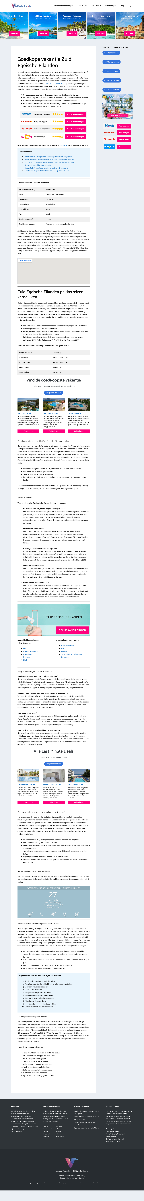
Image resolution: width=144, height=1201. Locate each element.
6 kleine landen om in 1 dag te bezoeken (84, 1123)
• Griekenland (47, 1129)
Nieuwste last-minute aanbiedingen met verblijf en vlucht (46, 168)
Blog (122, 5)
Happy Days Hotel (75, 413)
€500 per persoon (111, 62)
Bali (62, 648)
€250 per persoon (111, 52)
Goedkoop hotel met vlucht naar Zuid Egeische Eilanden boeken (49, 159)
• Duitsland (60, 1136)
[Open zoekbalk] (129, 5)
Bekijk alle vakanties (53, 392)
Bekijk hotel (28, 431)
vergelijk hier (63, 145)
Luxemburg (27, 654)
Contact (61, 1175)
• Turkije (45, 1131)
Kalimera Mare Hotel (26, 784)
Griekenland (67, 1171)
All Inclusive (96, 5)
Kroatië (59, 1134)
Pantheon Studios (50, 413)
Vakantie (59, 1171)
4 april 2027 (48, 83)
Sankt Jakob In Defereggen (71, 654)
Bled (25, 660)
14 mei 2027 (59, 83)
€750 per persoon (111, 71)
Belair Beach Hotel (75, 784)
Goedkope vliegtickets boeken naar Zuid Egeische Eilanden (47, 170)
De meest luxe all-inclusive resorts (38, 165)
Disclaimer (69, 1175)
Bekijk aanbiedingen (75, 114)
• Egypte (59, 1126)
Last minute (82, 5)
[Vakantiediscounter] (117, 118)
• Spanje (45, 1126)
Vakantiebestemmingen (63, 5)
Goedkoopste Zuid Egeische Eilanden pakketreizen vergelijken (48, 156)
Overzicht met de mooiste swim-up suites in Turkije (86, 1118)
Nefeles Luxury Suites (52, 784)
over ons (125, 1121)
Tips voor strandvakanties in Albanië (86, 1128)
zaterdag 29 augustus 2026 (28, 1126)
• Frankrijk (46, 1136)
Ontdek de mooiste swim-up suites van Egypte (86, 1112)
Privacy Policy (80, 1175)
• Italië (58, 1131)
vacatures (121, 1123)
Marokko (60, 1129)
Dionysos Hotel (24, 413)
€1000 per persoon (111, 80)
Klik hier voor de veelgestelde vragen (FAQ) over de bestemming (49, 162)
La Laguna (65, 657)
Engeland (26, 657)
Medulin (64, 651)
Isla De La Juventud (30, 651)
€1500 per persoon (111, 89)
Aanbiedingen (110, 5)
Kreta (25, 648)
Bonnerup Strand (67, 645)
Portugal (46, 1134)
